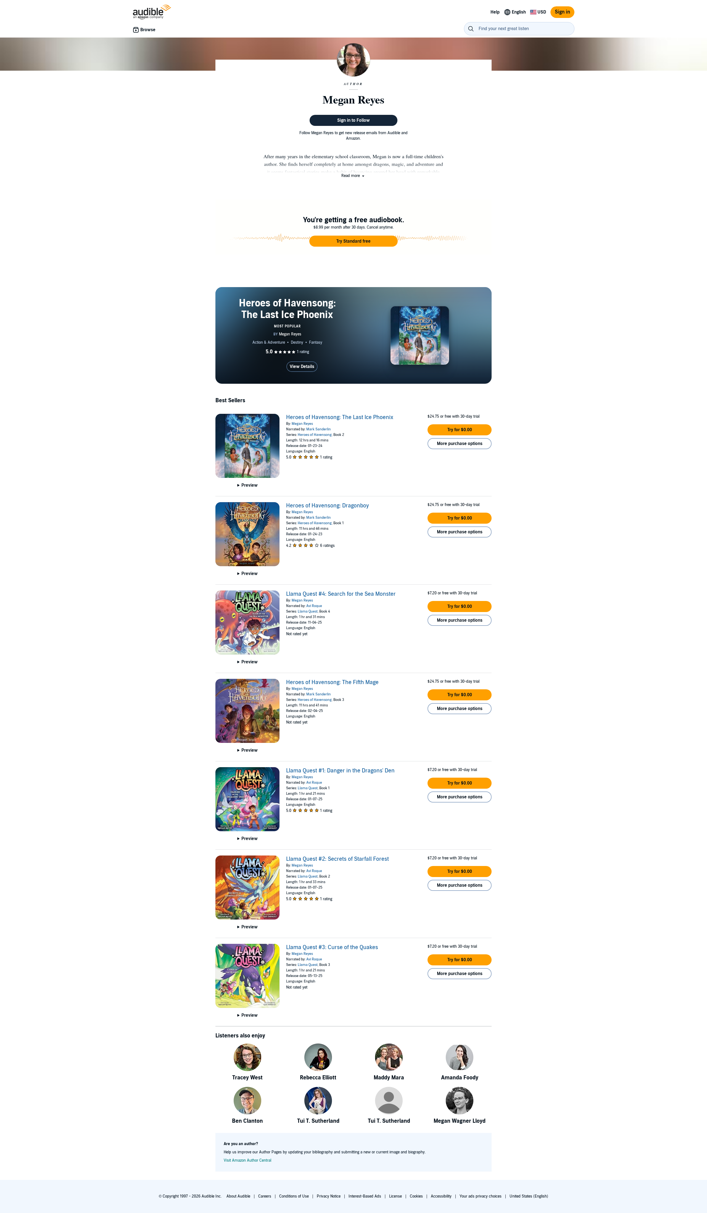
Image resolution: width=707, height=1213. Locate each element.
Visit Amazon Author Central (247, 1160)
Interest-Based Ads (365, 1196)
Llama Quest (308, 611)
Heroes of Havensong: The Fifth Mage (332, 682)
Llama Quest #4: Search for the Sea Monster (341, 594)
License (395, 1196)
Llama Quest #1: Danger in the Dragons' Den (340, 770)
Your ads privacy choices (481, 1196)
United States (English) (529, 1196)
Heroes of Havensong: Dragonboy (327, 505)
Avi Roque (314, 606)
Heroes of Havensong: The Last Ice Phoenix (339, 417)
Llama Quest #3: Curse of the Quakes (332, 947)
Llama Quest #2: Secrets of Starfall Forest (337, 859)
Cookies (416, 1196)
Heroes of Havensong (315, 435)
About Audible (238, 1196)
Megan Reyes (302, 424)
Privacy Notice (329, 1196)
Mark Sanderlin (318, 429)
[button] (353, 175)
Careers (264, 1196)
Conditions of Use (294, 1196)
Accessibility (441, 1196)
